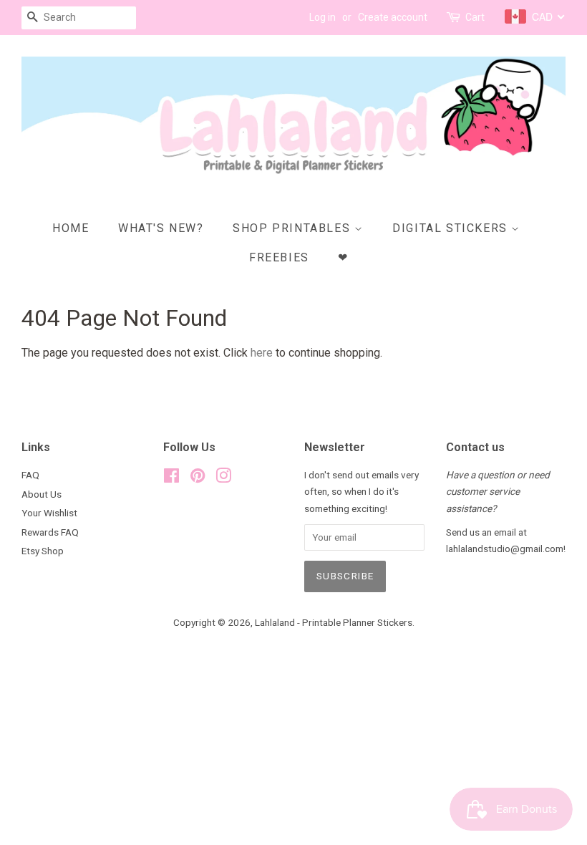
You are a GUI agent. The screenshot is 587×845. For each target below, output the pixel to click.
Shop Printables (293, 228)
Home (70, 228)
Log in (322, 17)
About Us (41, 494)
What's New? (161, 228)
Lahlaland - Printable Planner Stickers (333, 622)
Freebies (279, 257)
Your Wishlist (49, 512)
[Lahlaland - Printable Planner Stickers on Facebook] (171, 478)
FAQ (30, 475)
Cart (475, 17)
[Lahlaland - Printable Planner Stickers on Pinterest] (197, 478)
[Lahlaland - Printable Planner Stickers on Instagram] (223, 478)
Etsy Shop (42, 550)
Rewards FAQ (50, 532)
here (262, 352)
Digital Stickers (451, 228)
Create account (392, 17)
